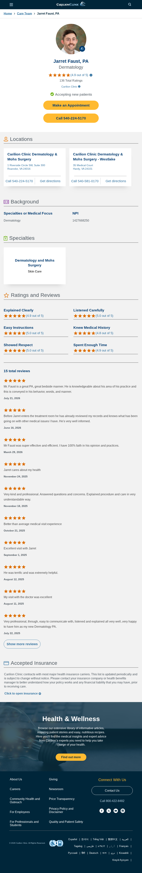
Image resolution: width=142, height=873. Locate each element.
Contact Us (112, 790)
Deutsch (93, 853)
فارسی (90, 846)
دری (113, 853)
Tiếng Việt (98, 839)
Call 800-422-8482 (112, 800)
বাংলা (104, 853)
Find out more (71, 757)
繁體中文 (113, 839)
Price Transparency (62, 798)
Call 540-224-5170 (71, 118)
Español (72, 839)
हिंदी (83, 853)
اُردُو (112, 846)
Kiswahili (124, 853)
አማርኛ (101, 846)
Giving (53, 779)
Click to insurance (21, 693)
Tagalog (78, 846)
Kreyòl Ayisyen (120, 860)
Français (124, 846)
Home (8, 13)
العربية (125, 839)
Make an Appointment (71, 105)
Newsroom (56, 789)
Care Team (24, 13)
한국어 (85, 839)
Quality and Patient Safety (66, 821)
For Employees (20, 812)
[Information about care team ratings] (91, 75)
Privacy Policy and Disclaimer (61, 810)
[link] (71, 4)
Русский (72, 853)
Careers (15, 789)
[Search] (130, 4)
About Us (16, 779)
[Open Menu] (11, 4)
